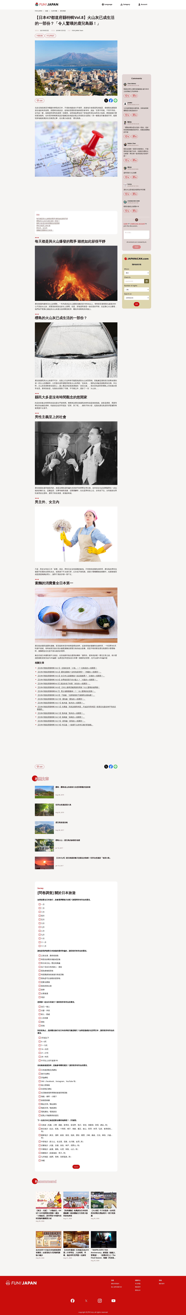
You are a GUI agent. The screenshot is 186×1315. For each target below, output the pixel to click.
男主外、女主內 (41, 228)
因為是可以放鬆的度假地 (50, 978)
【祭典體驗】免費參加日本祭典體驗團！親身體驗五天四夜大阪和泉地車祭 (75, 1213)
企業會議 (44, 993)
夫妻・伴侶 (45, 1010)
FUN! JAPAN (38, 11)
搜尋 (136, 304)
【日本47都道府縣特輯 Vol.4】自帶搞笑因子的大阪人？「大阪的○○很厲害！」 (67, 679)
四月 (43, 916)
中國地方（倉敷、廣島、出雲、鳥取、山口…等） (60, 1149)
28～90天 (44, 1057)
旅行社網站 (45, 1074)
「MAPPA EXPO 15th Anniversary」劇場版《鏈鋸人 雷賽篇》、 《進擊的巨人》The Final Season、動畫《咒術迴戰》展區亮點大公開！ (103, 1254)
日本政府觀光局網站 (49, 1070)
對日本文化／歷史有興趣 (50, 963)
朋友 (43, 1022)
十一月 (43, 942)
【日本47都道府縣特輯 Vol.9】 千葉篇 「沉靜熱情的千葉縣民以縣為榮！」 (66, 695)
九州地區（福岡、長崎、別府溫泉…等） (56, 1157)
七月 (43, 927)
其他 (43, 1025)
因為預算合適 (46, 986)
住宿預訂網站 (46, 1089)
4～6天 (43, 1041)
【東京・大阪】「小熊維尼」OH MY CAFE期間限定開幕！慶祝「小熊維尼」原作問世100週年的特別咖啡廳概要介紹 (48, 1214)
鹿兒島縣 (63, 11)
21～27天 (44, 1053)
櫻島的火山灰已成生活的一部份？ (48, 221)
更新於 (37, 31)
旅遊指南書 (45, 1100)
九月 (43, 934)
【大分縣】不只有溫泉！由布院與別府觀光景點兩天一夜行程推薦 (103, 1213)
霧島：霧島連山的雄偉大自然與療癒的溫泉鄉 (73, 787)
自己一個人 (45, 1006)
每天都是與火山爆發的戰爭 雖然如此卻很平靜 (52, 218)
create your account (137, 224)
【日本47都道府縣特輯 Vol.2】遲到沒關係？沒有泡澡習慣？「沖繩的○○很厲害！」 (69, 672)
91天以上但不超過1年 (49, 1060)
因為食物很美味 (47, 971)
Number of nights (130, 286)
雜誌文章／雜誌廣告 (49, 1104)
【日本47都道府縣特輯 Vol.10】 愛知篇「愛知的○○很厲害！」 (61, 699)
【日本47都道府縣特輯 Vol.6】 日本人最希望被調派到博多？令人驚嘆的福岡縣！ (68, 687)
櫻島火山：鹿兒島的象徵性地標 (68, 840)
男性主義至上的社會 (43, 225)
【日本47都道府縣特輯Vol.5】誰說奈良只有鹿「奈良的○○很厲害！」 (63, 683)
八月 (43, 931)
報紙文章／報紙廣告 (49, 1108)
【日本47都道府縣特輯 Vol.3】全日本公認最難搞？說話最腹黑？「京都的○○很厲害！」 (71, 676)
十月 (43, 938)
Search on (128, 294)
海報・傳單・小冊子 (49, 1096)
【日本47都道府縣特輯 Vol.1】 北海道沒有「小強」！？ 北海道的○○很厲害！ (67, 668)
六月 (43, 923)
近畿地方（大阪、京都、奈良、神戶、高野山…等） (61, 1145)
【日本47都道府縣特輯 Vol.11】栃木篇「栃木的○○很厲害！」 (61, 703)
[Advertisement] (54, 196)
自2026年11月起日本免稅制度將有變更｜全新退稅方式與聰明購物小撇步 (48, 1253)
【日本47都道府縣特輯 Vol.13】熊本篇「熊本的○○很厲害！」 (61, 713)
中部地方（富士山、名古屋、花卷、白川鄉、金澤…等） (62, 1141)
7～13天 (44, 1045)
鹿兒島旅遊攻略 (62, 822)
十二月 (43, 946)
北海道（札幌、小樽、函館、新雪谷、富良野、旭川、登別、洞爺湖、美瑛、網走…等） (75, 1125)
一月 (43, 904)
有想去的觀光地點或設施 (50, 959)
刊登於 (53, 31)
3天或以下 (45, 1038)
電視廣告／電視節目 (49, 1111)
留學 (43, 989)
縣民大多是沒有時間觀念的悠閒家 (48, 223)
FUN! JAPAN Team (77, 31)
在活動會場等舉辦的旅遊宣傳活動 (54, 1092)
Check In (127, 277)
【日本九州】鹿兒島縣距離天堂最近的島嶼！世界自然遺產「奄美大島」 (83, 858)
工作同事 (44, 1018)
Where (126, 269)
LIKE (41, 101)
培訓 (43, 997)
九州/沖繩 (54, 11)
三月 (43, 912)
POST (136, 247)
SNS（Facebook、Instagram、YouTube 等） (59, 1081)
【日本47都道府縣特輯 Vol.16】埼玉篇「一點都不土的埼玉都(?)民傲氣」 (65, 725)
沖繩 (43, 1160)
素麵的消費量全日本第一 (44, 230)
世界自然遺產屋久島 (63, 805)
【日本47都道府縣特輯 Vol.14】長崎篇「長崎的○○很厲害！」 (61, 717)
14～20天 (44, 1049)
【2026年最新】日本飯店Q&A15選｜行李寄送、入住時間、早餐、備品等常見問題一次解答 (76, 1253)
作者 (69, 31)
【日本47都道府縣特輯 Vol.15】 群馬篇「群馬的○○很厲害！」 (61, 721)
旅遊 (46, 11)
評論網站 (44, 1077)
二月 (43, 908)
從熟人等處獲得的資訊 (50, 1115)
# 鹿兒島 (40, 36)
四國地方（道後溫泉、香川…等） (54, 1153)
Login (126, 224)
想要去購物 (45, 982)
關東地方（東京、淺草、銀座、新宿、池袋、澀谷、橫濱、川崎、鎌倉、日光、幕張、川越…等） (76, 1136)
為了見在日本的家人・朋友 (51, 967)
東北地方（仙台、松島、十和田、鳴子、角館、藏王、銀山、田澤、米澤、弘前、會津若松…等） (76, 1130)
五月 (43, 919)
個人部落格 (45, 1085)
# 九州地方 (50, 36)
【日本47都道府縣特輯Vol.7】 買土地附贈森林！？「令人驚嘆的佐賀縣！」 (66, 691)
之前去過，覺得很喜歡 (50, 955)
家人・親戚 (45, 1014)
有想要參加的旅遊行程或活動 (52, 974)
